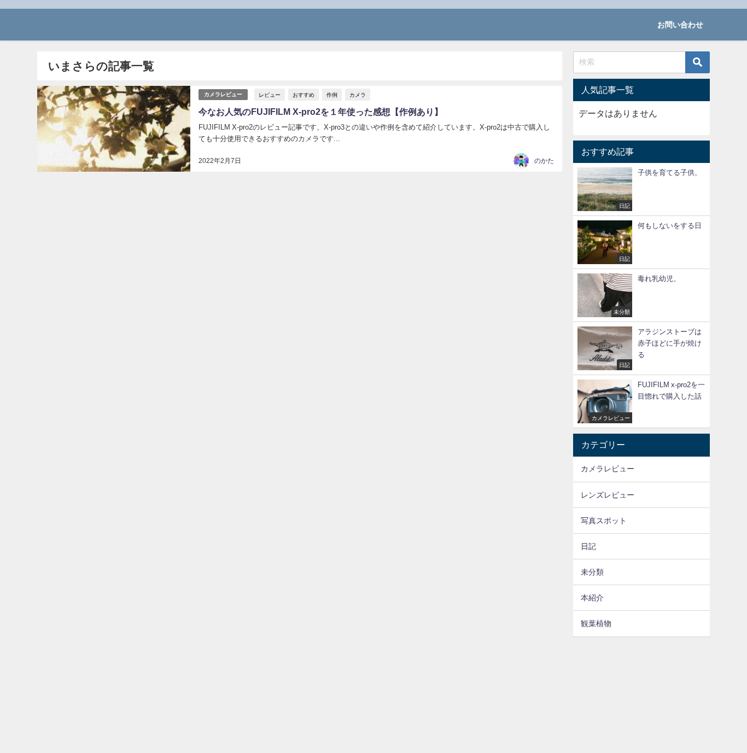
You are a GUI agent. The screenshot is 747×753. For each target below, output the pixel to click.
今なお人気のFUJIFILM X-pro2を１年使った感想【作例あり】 (321, 111)
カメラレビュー (223, 94)
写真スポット (604, 520)
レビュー (270, 94)
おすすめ (303, 94)
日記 (588, 546)
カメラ (357, 94)
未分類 (592, 572)
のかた (544, 160)
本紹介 (592, 598)
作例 (331, 94)
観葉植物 (596, 623)
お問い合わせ (680, 24)
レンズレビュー (607, 495)
